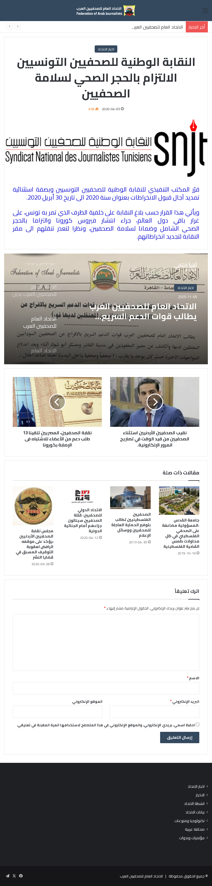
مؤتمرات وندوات (192, 838)
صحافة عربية (195, 829)
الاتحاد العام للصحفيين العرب (141, 876)
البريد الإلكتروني (184, 701)
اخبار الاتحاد (106, 49)
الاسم (193, 678)
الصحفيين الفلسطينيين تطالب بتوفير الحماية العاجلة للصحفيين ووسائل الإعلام (131, 525)
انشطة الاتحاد (194, 804)
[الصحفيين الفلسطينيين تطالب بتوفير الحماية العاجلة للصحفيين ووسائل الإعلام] (130, 497)
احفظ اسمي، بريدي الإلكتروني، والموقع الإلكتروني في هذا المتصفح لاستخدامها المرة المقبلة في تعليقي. (106, 725)
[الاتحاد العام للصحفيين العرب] (106, 10)
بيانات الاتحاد (195, 812)
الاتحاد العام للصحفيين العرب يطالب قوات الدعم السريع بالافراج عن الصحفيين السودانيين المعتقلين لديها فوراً (143, 311)
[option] (106, 309)
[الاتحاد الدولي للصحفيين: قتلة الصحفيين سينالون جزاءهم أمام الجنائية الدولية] (82, 495)
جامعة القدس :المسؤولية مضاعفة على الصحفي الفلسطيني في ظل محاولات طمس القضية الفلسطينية (180, 533)
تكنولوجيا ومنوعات (189, 821)
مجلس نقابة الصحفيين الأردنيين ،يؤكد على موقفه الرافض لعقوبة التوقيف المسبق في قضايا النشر (34, 544)
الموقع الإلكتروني (87, 701)
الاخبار (200, 795)
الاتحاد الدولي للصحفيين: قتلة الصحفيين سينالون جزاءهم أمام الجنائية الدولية (83, 520)
